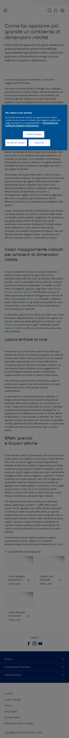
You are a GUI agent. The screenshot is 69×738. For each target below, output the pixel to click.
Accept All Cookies (16, 142)
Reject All (39, 142)
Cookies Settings (34, 134)
